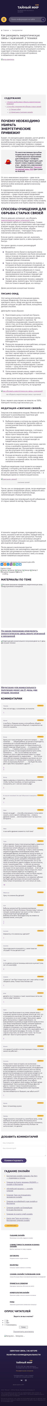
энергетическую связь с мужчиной (15, 220)
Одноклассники (26, 1380)
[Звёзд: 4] (26, 570)
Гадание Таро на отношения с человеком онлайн (19, 1196)
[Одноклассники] (5, 564)
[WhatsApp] (14, 564)
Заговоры (14, 1256)
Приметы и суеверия (19, 1283)
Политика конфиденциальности (24, 1355)
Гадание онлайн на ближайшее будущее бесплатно (19, 1209)
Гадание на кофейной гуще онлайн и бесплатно (22, 1202)
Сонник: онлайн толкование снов (25, 1274)
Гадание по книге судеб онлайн (20, 1214)
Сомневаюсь (11, 1325)
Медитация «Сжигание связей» (21, 112)
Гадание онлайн (17, 1235)
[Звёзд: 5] (34, 570)
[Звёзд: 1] (4, 570)
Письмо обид (15, 109)
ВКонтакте (21, 1380)
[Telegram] (20, 564)
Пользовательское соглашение (24, 1370)
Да (7, 1321)
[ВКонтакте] (2, 564)
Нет (7, 1323)
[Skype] (17, 564)
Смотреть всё (11, 1225)
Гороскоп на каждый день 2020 (28, 168)
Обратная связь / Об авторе (23, 1351)
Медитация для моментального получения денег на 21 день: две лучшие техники (19, 690)
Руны (12, 1302)
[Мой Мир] (8, 564)
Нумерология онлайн (19, 1292)
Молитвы (14, 1265)
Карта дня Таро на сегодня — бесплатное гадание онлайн (18, 1219)
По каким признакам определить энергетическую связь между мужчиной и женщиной (23, 633)
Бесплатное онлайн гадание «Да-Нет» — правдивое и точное (22, 1177)
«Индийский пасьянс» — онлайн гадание (20, 1190)
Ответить (40, 705)
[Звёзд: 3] (19, 570)
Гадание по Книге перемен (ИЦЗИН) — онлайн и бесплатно (22, 1183)
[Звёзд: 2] (11, 570)
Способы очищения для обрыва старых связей (24, 106)
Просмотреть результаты (23, 1332)
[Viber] (11, 564)
